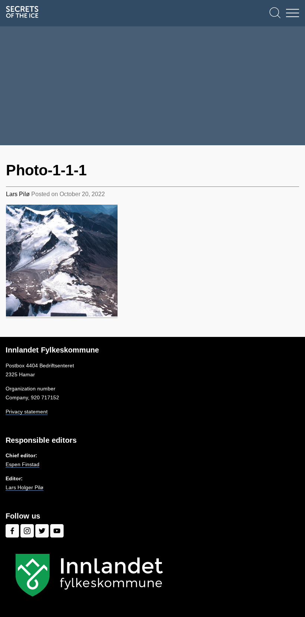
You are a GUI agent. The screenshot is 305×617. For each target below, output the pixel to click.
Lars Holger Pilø (25, 487)
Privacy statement (27, 412)
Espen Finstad (22, 464)
